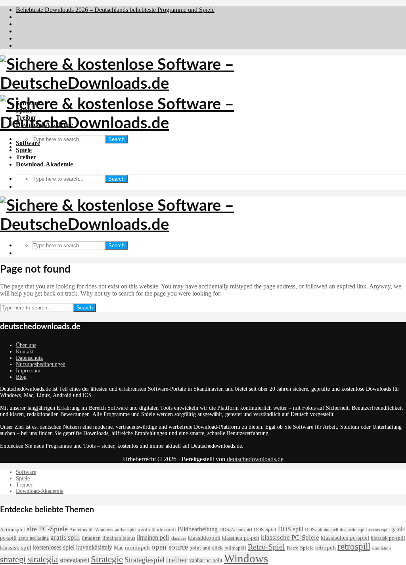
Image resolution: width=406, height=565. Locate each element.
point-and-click (206, 548)
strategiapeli (74, 560)
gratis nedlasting (33, 538)
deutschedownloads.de (255, 459)
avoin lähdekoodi (157, 530)
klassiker (178, 538)
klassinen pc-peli (240, 537)
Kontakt (25, 352)
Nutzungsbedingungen (40, 364)
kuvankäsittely (94, 547)
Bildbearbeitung (198, 529)
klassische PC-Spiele (290, 537)
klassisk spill (15, 547)
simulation (381, 548)
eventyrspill (379, 530)
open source (169, 547)
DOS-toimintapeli (321, 530)
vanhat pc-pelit (205, 560)
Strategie (107, 559)
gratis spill (65, 537)
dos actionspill (353, 530)
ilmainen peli (153, 537)
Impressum (28, 371)
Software (28, 142)
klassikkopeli (204, 537)
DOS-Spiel (265, 530)
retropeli (325, 547)
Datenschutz (29, 358)
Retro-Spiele (300, 548)
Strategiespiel (144, 559)
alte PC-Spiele (47, 529)
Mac (118, 547)
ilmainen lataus (118, 538)
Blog (21, 377)
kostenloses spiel (54, 547)
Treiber (26, 157)
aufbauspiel (125, 530)
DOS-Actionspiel (235, 530)
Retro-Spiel (266, 546)
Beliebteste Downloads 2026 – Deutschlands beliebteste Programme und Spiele (115, 9)
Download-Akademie (44, 164)
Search (116, 139)
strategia (42, 559)
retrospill (353, 547)
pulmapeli (235, 548)
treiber (177, 559)
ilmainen (91, 538)
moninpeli (137, 547)
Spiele (24, 150)
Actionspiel (12, 530)
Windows (246, 558)
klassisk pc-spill (388, 538)
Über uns (26, 345)
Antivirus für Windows (91, 530)
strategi (13, 559)
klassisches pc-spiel (345, 537)
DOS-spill (290, 529)
